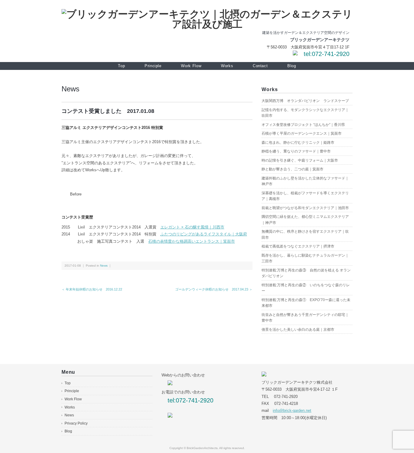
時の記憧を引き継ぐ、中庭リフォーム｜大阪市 (300, 160)
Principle (153, 66)
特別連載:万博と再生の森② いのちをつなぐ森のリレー (306, 288)
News (70, 89)
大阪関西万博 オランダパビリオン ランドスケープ (305, 101)
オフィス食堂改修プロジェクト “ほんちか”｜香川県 (303, 125)
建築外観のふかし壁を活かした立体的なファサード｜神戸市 (305, 181)
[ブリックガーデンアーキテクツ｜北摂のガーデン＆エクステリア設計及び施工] (207, 14)
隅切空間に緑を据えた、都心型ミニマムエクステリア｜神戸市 (305, 220)
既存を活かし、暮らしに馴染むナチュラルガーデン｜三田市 (305, 258)
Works (227, 66)
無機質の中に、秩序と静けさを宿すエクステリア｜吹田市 (305, 234)
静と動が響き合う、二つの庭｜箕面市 (292, 169)
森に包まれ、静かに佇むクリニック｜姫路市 (298, 142)
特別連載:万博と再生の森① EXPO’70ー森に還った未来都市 (306, 303)
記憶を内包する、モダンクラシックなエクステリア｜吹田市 (305, 113)
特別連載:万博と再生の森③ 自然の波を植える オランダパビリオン (306, 273)
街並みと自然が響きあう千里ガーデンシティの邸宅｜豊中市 (305, 318)
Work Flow (191, 66)
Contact (260, 66)
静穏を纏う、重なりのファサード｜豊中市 (296, 151)
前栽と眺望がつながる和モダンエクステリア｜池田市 (305, 208)
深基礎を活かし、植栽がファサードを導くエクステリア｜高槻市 (305, 196)
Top (121, 66)
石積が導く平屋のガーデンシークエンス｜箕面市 (302, 133)
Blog (291, 66)
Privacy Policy (76, 423)
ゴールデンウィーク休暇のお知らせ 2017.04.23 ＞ (213, 289)
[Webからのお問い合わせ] (295, 54)
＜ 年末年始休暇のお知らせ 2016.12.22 (92, 289)
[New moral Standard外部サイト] (170, 416)
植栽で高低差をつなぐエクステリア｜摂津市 (298, 246)
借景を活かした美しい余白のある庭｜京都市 (298, 329)
